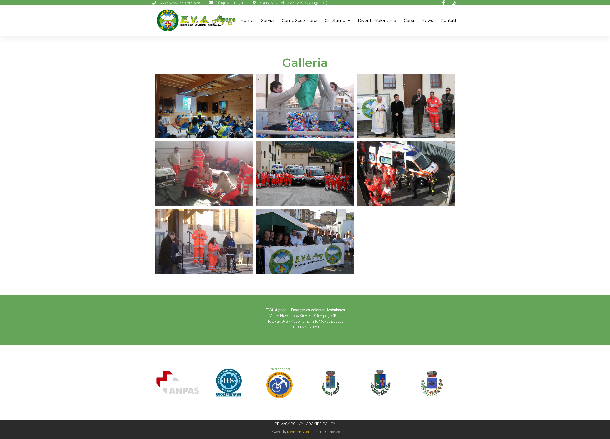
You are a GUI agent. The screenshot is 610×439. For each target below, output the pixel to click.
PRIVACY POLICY (289, 424)
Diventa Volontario (377, 20)
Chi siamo (335, 20)
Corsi (409, 20)
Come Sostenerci (299, 20)
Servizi (267, 20)
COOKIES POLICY (320, 424)
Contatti (449, 20)
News (427, 20)
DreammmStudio (298, 432)
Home (247, 20)
